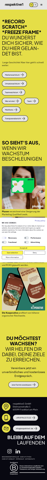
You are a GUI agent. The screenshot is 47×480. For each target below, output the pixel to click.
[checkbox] (4, 238)
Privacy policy (40, 221)
